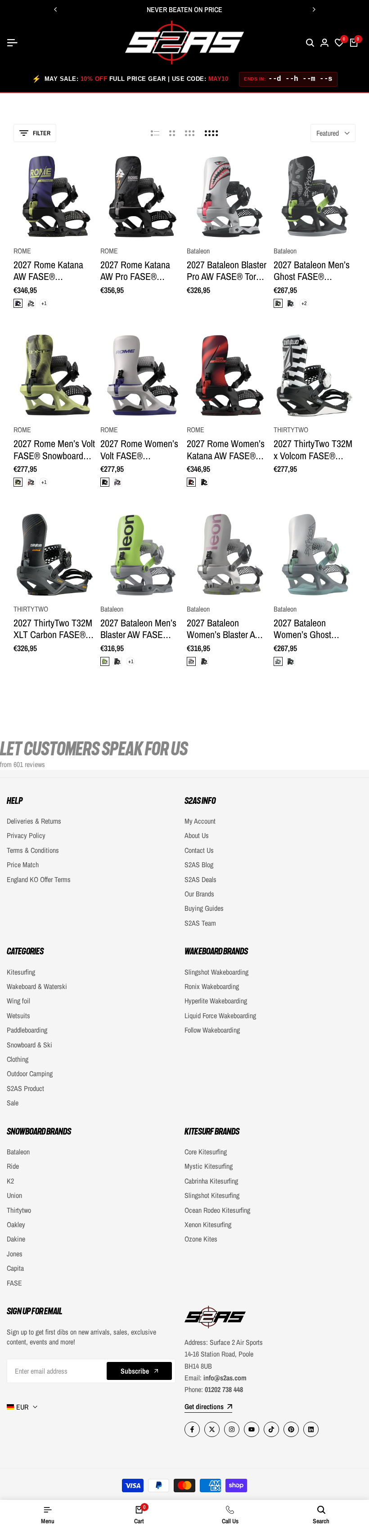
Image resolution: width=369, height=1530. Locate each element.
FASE (14, 1283)
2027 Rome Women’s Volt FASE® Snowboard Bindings (139, 449)
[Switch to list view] (155, 133)
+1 (43, 303)
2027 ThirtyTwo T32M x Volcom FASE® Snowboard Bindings (313, 449)
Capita (15, 1268)
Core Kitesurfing (205, 1152)
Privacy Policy (26, 835)
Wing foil (18, 1001)
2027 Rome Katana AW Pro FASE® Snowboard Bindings (138, 271)
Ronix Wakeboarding (211, 986)
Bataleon (198, 251)
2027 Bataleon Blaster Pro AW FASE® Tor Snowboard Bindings (226, 271)
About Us (196, 835)
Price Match (23, 864)
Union (14, 1195)
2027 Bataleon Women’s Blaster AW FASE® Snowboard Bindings (224, 629)
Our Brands (199, 894)
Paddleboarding (27, 1030)
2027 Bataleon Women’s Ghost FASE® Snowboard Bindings (308, 629)
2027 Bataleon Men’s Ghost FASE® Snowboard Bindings (312, 271)
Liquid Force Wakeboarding (220, 1015)
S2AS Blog (198, 864)
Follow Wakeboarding (212, 1030)
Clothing (17, 1059)
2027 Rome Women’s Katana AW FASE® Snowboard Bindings (226, 449)
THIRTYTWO (291, 430)
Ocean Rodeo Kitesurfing (217, 1210)
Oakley (16, 1224)
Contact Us (199, 850)
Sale (12, 1103)
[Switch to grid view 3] (190, 133)
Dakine (16, 1239)
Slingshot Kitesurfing (211, 1195)
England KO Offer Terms (39, 879)
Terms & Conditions (33, 850)
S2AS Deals (200, 879)
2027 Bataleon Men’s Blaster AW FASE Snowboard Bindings (138, 629)
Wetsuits (18, 1015)
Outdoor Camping (30, 1073)
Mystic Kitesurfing (208, 1166)
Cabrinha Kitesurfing (211, 1181)
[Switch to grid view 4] (211, 133)
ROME (22, 251)
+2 (303, 303)
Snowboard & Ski (29, 1045)
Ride (13, 1166)
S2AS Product (25, 1088)
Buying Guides (204, 908)
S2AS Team (200, 923)
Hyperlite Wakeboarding (215, 1001)
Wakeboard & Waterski (37, 986)
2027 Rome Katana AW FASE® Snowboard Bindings (51, 271)
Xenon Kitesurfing (207, 1224)
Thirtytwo (19, 1210)
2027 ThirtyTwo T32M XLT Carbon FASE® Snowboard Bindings (53, 629)
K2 (10, 1181)
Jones (14, 1254)
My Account (200, 821)
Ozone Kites (200, 1239)
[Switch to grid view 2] (172, 133)
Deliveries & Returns (34, 821)
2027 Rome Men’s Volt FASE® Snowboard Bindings (54, 449)
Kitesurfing (21, 972)
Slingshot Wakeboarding (216, 972)
